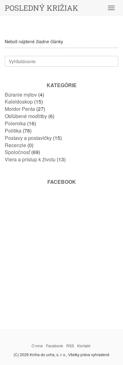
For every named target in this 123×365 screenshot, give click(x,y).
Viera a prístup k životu (30, 159)
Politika (13, 130)
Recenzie (15, 145)
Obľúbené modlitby (26, 116)
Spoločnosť (17, 152)
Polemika (15, 123)
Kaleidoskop (19, 101)
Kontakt (83, 345)
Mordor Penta (20, 108)
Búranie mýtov (21, 94)
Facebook (54, 345)
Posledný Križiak (41, 8)
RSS (70, 345)
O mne (37, 345)
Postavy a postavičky (28, 137)
